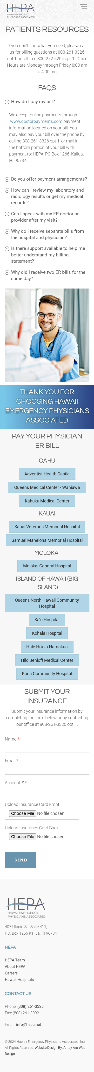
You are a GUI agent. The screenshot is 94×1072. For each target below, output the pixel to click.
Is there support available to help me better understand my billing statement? (48, 255)
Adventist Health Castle (47, 473)
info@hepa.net (28, 1024)
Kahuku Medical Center (47, 500)
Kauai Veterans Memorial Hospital (47, 526)
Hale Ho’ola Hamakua (47, 646)
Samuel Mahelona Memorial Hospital (47, 540)
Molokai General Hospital (47, 565)
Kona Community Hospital (47, 673)
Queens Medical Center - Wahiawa (47, 487)
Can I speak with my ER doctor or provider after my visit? (45, 217)
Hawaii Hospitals (19, 979)
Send (20, 860)
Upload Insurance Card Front (32, 804)
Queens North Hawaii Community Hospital (47, 603)
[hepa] (20, 16)
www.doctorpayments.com (35, 121)
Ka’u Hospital (47, 619)
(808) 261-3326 (30, 1006)
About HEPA (15, 966)
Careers (11, 973)
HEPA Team (15, 960)
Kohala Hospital (47, 633)
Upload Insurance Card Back (32, 827)
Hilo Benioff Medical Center (47, 660)
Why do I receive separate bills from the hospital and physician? (47, 234)
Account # (16, 782)
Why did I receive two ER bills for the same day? (48, 275)
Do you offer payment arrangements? (49, 179)
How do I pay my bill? (33, 101)
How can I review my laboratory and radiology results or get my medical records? (47, 196)
